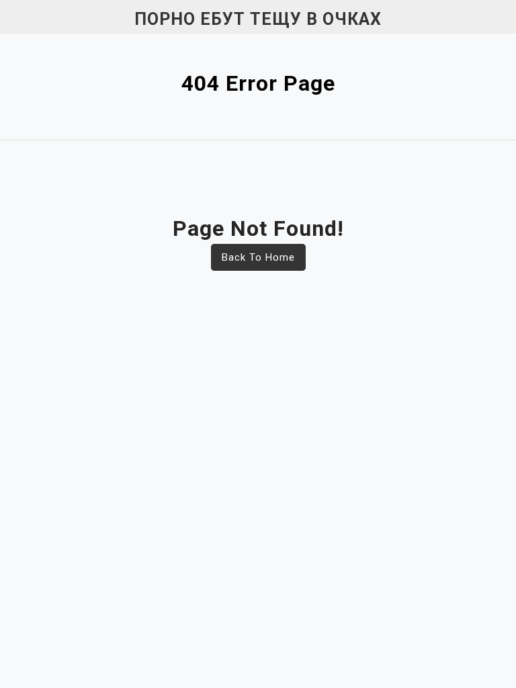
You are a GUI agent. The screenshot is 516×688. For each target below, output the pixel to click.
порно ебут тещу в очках (258, 19)
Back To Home (258, 257)
